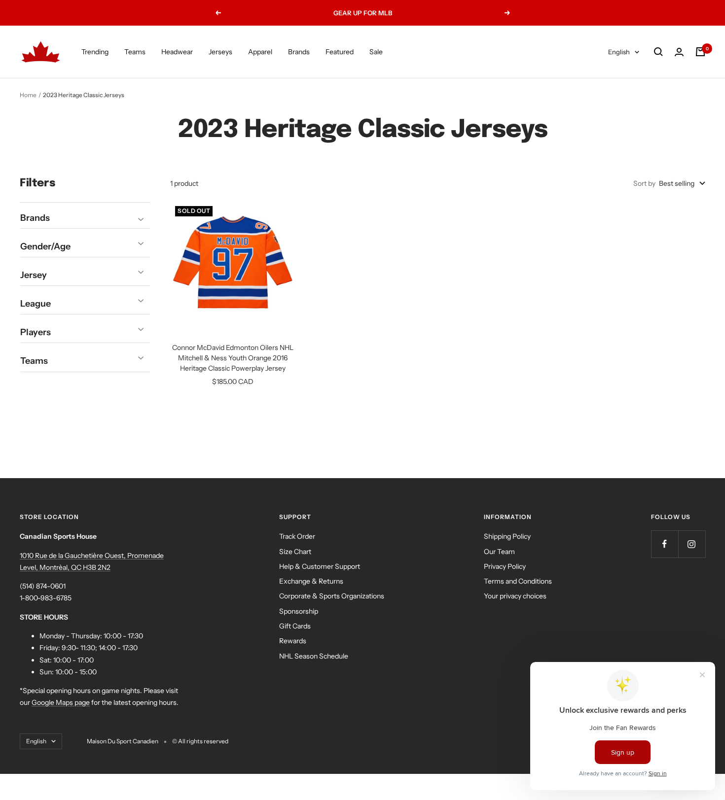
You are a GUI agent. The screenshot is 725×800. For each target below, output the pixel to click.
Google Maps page (61, 702)
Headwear (177, 51)
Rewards (292, 640)
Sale (376, 51)
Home (28, 95)
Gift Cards (295, 626)
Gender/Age (45, 246)
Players (35, 332)
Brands (299, 51)
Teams (134, 51)
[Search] (658, 51)
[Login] (679, 52)
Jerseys (220, 51)
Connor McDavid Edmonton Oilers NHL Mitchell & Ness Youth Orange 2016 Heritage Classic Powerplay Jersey (232, 358)
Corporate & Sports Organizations (331, 595)
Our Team (499, 551)
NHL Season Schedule (313, 656)
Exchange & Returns (311, 581)
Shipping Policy (507, 536)
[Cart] (700, 51)
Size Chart (295, 551)
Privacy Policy (505, 566)
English (619, 52)
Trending (95, 51)
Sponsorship (298, 611)
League (35, 303)
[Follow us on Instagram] (691, 543)
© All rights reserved (200, 741)
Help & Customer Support (319, 566)
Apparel (260, 51)
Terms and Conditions (518, 581)
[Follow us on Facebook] (664, 543)
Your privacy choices (515, 595)
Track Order (297, 536)
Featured (340, 51)
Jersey (33, 275)
